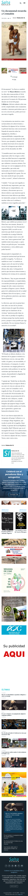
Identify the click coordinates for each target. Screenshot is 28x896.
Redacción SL (8, 817)
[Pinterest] (14, 676)
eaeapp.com (20, 894)
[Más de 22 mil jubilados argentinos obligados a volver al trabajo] (14, 705)
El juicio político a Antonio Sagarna (7, 532)
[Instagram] (9, 866)
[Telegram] (15, 866)
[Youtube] (22, 866)
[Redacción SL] (7, 456)
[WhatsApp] (14, 679)
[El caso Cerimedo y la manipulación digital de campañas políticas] (14, 724)
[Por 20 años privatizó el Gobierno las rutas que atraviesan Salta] (14, 743)
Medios (3, 712)
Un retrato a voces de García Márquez (20, 531)
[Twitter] (14, 672)
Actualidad (4, 692)
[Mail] (12, 866)
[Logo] (6, 3)
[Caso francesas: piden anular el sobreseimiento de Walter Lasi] (14, 762)
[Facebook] (14, 668)
